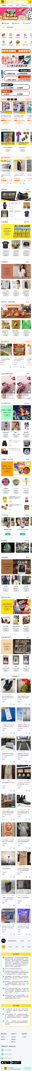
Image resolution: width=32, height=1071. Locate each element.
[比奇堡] (23, 72)
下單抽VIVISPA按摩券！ (12, 27)
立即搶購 (6, 123)
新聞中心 (3, 1037)
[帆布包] (8, 93)
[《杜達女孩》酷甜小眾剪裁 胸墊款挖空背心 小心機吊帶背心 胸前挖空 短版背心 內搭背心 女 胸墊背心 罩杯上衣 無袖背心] (27, 519)
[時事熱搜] (8, 58)
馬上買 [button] (5, 335)
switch (16, 947)
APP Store (6, 1062)
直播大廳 (27, 540)
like (7, 183)
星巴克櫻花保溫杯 (12, 941)
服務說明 (3, 1039)
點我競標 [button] (6, 255)
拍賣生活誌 (24, 5)
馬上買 (27, 302)
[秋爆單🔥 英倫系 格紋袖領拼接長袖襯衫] (12, 524)
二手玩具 (10, 947)
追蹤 (8, 534)
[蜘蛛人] (8, 78)
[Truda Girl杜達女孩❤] (23, 526)
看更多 (27, 129)
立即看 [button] (7, 233)
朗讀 (29, 8)
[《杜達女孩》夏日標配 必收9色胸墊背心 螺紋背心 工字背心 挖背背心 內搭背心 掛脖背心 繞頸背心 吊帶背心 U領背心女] (27, 524)
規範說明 (15, 979)
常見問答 (13, 1037)
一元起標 (22, 941)
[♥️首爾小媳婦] (8, 526)
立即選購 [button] (6, 630)
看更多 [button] (7, 273)
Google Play (16, 1062)
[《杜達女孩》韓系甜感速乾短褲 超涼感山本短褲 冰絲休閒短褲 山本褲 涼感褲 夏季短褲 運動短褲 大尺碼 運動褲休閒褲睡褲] (20, 521)
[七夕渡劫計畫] (16, 13)
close (2, 1068)
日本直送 (10, 5)
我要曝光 (28, 99)
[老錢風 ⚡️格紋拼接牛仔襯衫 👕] (12, 519)
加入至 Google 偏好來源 (29, 12)
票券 (23, 947)
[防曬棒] (23, 86)
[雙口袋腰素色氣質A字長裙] (5, 521)
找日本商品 (26, 403)
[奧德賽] (23, 93)
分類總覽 (3, 5)
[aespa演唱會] (8, 86)
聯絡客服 (13, 1039)
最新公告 (13, 1041)
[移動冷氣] (8, 72)
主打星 (17, 5)
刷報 (3, 941)
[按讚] (13, 391)
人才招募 (24, 1037)
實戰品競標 (26, 222)
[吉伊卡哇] (23, 78)
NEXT (31, 142)
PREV (1, 142)
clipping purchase (10, 183)
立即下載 (27, 1068)
